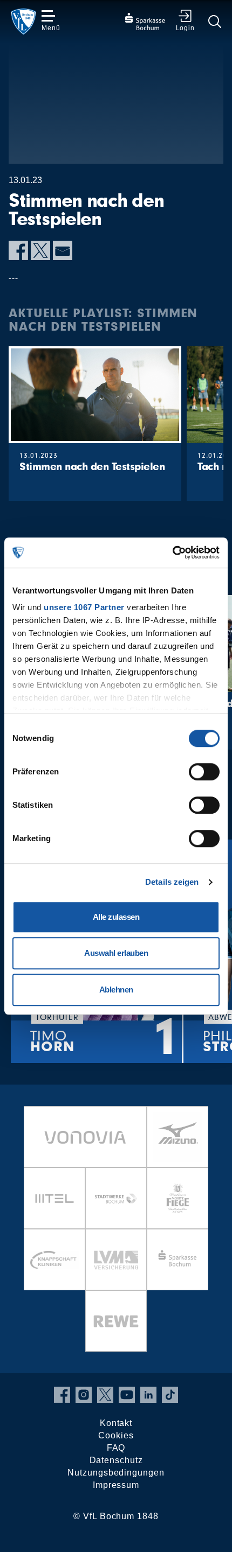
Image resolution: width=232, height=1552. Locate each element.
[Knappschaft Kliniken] (54, 1259)
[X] (40, 250)
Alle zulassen (116, 916)
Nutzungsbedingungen (115, 1472)
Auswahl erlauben (116, 952)
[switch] (204, 771)
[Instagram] (84, 1395)
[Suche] (214, 21)
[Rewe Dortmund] (116, 1321)
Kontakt (116, 1423)
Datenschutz (116, 1460)
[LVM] (116, 1259)
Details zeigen (172, 881)
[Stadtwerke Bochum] (116, 1198)
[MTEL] (54, 1198)
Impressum (116, 1485)
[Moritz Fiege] (177, 1198)
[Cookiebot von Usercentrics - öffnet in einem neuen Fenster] (172, 553)
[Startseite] (23, 21)
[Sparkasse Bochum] (177, 1259)
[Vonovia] (85, 1137)
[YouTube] (127, 1395)
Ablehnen (116, 989)
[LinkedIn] (148, 1395)
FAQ (116, 1447)
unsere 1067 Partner (84, 607)
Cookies (115, 1435)
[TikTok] (170, 1395)
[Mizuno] (177, 1137)
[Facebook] (18, 250)
